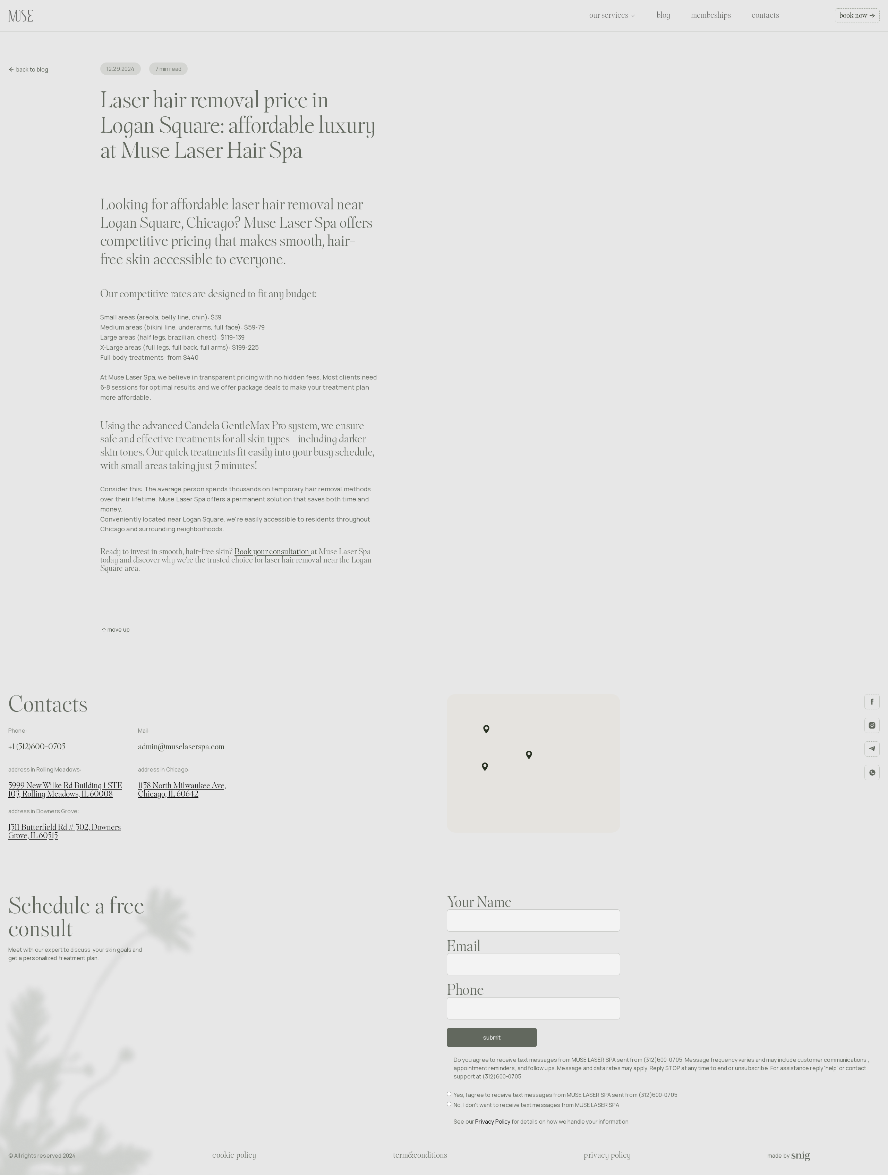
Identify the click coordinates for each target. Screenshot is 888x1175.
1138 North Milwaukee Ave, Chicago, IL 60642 (182, 790)
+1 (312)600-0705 (37, 747)
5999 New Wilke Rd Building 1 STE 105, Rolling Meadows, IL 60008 (65, 790)
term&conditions (420, 1155)
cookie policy (234, 1155)
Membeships (711, 15)
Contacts (765, 15)
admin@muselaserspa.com (181, 747)
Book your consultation (272, 552)
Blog (663, 15)
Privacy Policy (492, 1121)
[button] (612, 15)
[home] (20, 16)
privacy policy (607, 1155)
